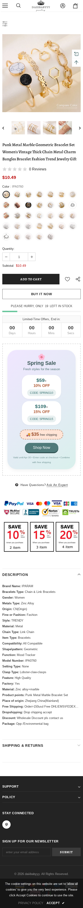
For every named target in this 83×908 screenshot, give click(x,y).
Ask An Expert (57, 485)
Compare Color (67, 105)
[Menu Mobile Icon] (5, 5)
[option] (41, 73)
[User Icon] (63, 6)
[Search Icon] (18, 5)
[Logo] (41, 5)
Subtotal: (8, 265)
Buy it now (41, 294)
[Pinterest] (6, 824)
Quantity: (8, 248)
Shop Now (41, 448)
